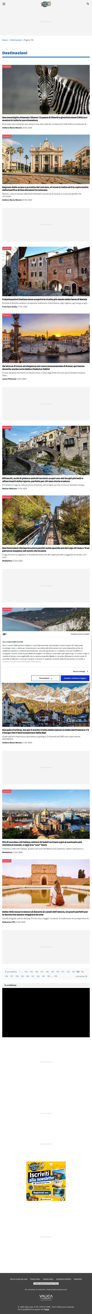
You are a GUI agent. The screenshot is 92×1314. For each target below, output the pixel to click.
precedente (12, 971)
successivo (80, 976)
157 (11, 976)
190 (55, 976)
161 (32, 976)
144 (25, 971)
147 (41, 971)
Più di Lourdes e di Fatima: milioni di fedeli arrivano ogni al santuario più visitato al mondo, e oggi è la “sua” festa (42, 843)
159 (22, 976)
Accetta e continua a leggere (75, 678)
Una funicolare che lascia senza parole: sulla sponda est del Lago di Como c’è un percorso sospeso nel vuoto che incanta (46, 549)
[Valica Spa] (46, 1300)
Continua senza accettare (80, 634)
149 (52, 971)
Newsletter (78, 1279)
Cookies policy (48, 1279)
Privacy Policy (35, 1279)
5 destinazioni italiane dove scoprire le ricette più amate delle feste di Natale (44, 299)
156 (6, 976)
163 (43, 976)
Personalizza (44, 678)
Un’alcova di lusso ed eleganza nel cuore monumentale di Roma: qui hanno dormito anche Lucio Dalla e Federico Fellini (43, 367)
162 (37, 976)
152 (68, 971)
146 (36, 971)
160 (27, 976)
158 (16, 976)
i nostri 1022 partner (15, 645)
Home (5, 40)
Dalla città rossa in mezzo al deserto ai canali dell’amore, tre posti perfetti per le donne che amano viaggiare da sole (45, 913)
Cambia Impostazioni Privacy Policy (46, 1283)
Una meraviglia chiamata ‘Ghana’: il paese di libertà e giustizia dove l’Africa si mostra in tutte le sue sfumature (44, 119)
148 (47, 971)
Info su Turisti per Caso (18, 1279)
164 (48, 976)
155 (82, 971)
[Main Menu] (4, 4)
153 (73, 971)
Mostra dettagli (79, 671)
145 (31, 971)
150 (57, 971)
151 (62, 971)
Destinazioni (16, 40)
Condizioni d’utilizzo (63, 1279)
